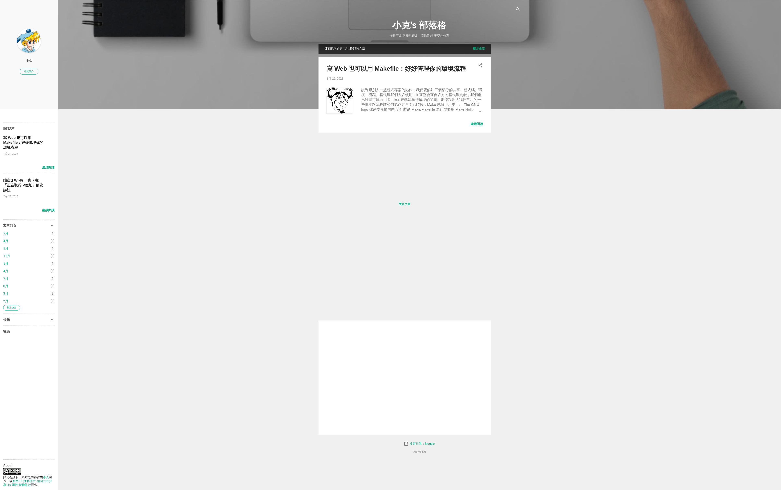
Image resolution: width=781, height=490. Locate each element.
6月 (5, 286)
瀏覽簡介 (29, 71)
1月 (5, 248)
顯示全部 (479, 48)
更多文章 (404, 204)
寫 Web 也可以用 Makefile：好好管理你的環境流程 (396, 68)
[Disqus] (405, 266)
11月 (6, 256)
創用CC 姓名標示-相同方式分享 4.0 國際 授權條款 (27, 483)
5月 (5, 263)
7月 (5, 233)
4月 (5, 241)
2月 (5, 301)
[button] (480, 65)
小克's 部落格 (419, 25)
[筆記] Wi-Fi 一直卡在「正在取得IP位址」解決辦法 (23, 185)
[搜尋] (517, 9)
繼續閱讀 (477, 124)
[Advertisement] (507, 104)
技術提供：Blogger (422, 444)
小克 (29, 60)
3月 (5, 293)
